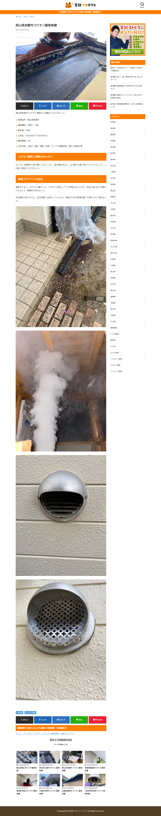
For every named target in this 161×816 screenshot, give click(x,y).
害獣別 (113, 340)
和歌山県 (113, 240)
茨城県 (113, 303)
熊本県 (113, 309)
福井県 (113, 215)
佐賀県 (113, 141)
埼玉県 (113, 166)
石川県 (113, 203)
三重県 (113, 172)
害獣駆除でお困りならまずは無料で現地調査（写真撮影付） (81, 12)
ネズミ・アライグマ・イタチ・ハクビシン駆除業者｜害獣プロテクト (45, 734)
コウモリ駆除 (31, 712)
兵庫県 (113, 259)
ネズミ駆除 (114, 353)
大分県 (113, 321)
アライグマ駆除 (116, 371)
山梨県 (113, 315)
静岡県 (113, 135)
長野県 (113, 122)
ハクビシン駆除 (116, 359)
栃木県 (113, 290)
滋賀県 (113, 184)
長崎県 (113, 128)
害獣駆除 (113, 328)
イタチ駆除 (114, 334)
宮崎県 (113, 153)
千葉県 (113, 265)
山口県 (113, 284)
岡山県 (20, 712)
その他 (113, 346)
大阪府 (113, 209)
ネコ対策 (113, 247)
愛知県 (113, 147)
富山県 (113, 191)
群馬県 (113, 278)
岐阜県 (113, 159)
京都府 (113, 197)
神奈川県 (113, 253)
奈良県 (113, 222)
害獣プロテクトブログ (79, 811)
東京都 (113, 234)
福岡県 (113, 297)
